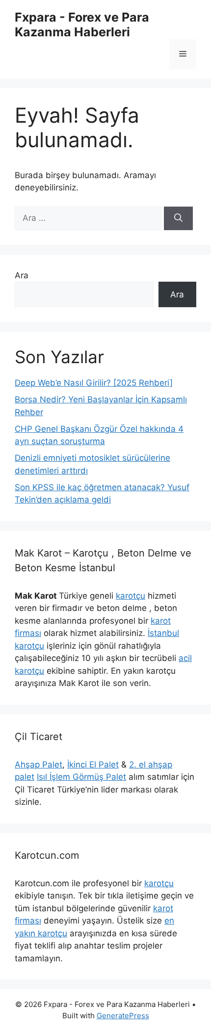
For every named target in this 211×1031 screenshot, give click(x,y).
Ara (21, 275)
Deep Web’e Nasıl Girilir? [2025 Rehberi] (94, 383)
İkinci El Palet (93, 764)
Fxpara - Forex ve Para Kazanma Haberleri (82, 24)
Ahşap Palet (38, 764)
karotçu (130, 596)
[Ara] (178, 218)
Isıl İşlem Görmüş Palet (81, 777)
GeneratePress (123, 1015)
